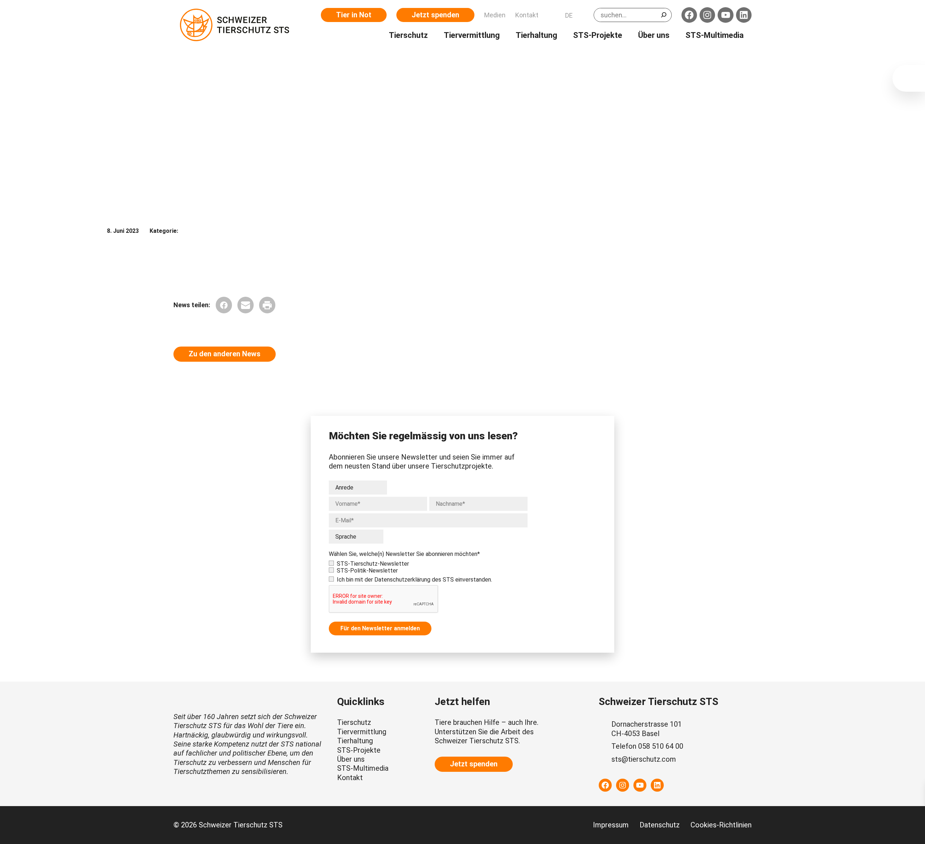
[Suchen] (663, 14)
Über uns (351, 759)
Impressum (611, 825)
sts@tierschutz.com (643, 759)
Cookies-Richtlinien (721, 825)
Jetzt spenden (435, 14)
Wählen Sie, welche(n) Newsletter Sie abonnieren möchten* (404, 554)
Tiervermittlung (361, 731)
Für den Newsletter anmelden (380, 628)
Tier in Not (353, 14)
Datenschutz (660, 825)
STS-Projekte (358, 750)
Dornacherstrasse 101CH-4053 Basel (646, 729)
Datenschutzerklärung (402, 579)
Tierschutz (354, 722)
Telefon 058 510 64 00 (647, 746)
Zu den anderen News (225, 353)
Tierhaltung (355, 740)
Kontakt (350, 777)
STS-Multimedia (362, 768)
